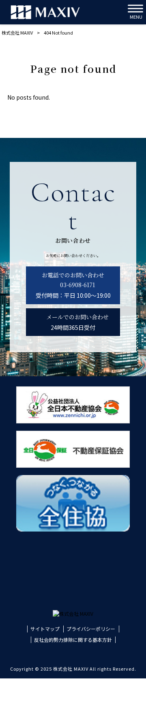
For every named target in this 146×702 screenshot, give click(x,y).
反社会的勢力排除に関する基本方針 (73, 640)
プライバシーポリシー (91, 629)
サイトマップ (45, 629)
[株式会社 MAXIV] (45, 12)
